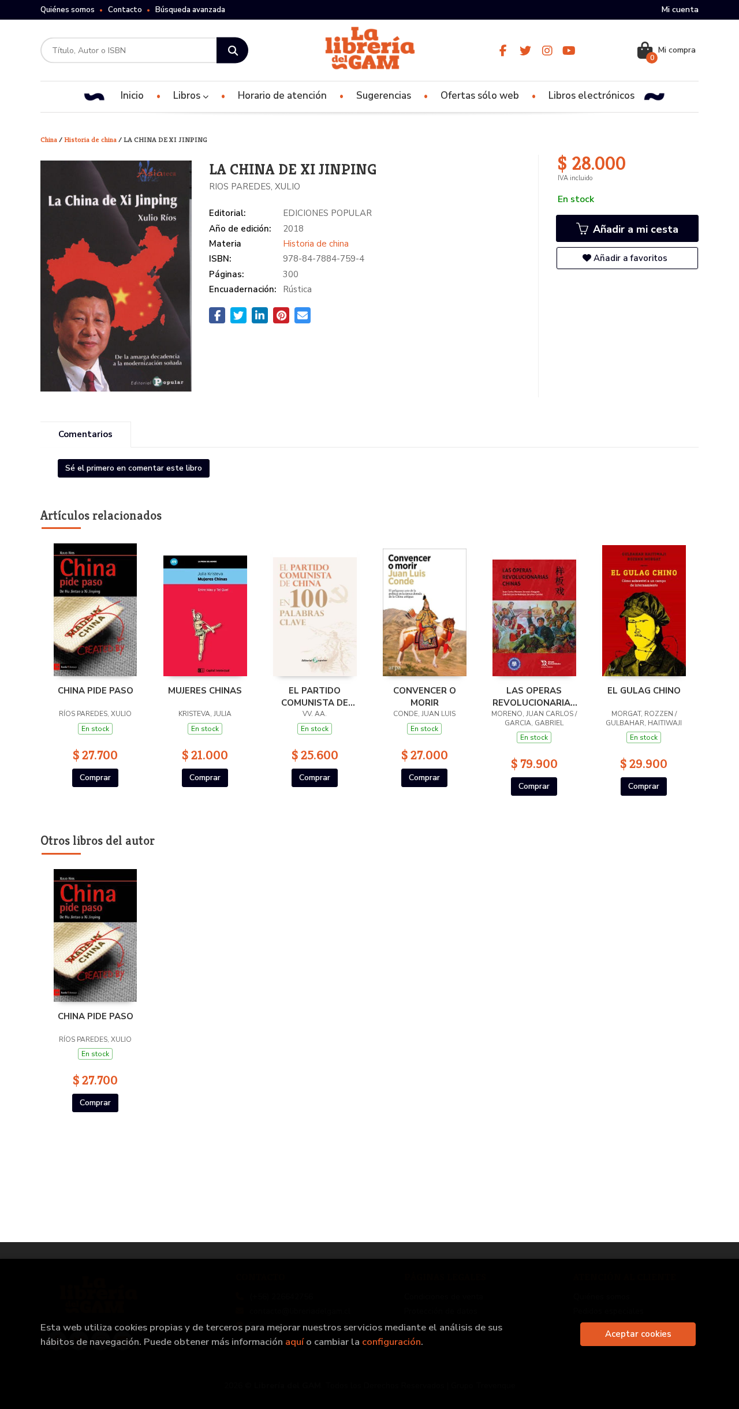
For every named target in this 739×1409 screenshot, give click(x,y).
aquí (294, 1341)
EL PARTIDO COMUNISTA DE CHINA (314, 696)
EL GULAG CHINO (644, 690)
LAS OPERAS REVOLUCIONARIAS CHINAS (534, 696)
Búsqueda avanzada (190, 10)
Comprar (95, 777)
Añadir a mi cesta (634, 229)
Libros (188, 95)
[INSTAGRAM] (547, 50)
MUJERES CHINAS (205, 690)
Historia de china (91, 139)
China (49, 139)
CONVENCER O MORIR (424, 696)
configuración (391, 1341)
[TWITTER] (525, 50)
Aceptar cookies (638, 1334)
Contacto (125, 10)
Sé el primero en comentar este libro (133, 468)
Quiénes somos (67, 10)
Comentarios (85, 434)
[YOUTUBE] (568, 50)
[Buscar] (232, 51)
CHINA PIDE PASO (95, 690)
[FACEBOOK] (503, 50)
